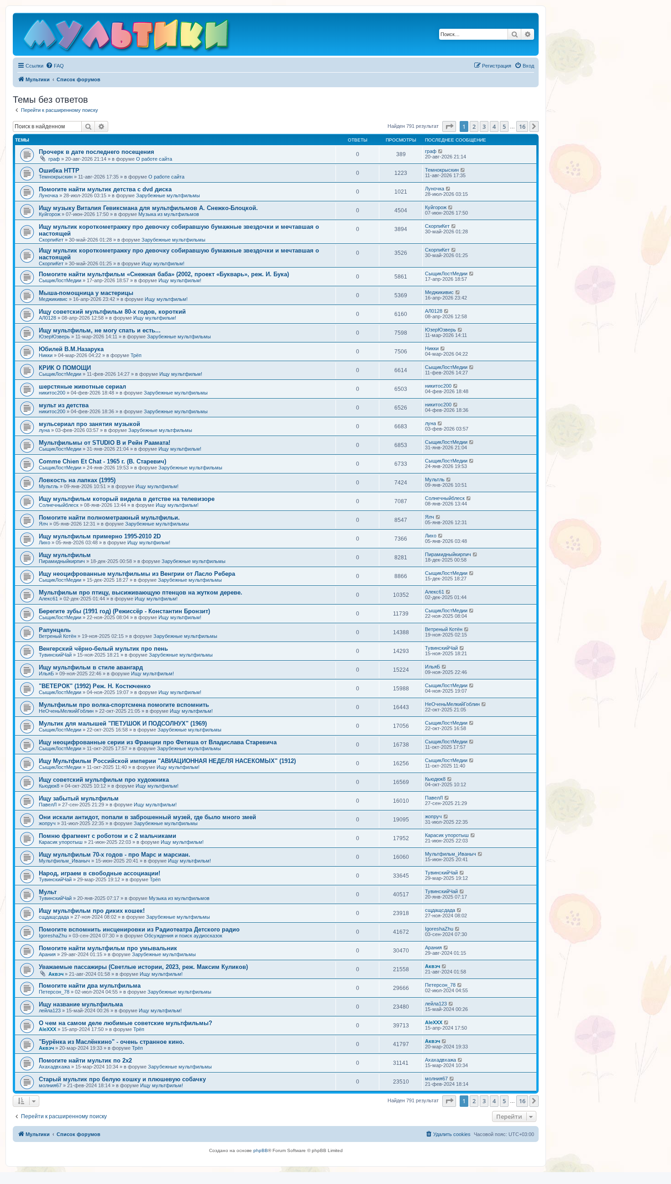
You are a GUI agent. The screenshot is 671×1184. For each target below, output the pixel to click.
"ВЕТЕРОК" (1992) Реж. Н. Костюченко (95, 686)
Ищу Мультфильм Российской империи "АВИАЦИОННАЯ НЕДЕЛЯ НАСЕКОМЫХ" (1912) (167, 761)
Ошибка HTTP (59, 170)
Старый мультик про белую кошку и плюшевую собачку (122, 1079)
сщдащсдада (54, 917)
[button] (449, 126)
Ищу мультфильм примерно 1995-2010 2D (100, 536)
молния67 (50, 1085)
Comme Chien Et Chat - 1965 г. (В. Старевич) (102, 461)
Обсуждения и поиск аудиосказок (183, 935)
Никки (45, 355)
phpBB (260, 1150)
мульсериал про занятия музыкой (89, 424)
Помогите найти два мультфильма (90, 985)
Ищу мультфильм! (163, 263)
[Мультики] (127, 36)
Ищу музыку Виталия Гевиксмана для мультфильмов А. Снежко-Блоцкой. (148, 208)
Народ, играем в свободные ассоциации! (99, 873)
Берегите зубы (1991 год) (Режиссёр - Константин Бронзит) (124, 611)
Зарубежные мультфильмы (168, 195)
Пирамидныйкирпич (62, 561)
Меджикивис (53, 299)
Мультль (48, 486)
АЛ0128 (47, 318)
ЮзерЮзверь (54, 336)
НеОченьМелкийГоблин (66, 711)
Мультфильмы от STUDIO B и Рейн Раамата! (104, 442)
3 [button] (484, 126)
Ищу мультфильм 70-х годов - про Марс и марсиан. (114, 854)
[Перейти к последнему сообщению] (441, 151)
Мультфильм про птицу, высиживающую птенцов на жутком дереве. (140, 592)
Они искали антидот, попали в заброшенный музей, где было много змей (147, 817)
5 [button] (504, 126)
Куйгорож (49, 214)
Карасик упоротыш (61, 842)
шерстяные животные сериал (82, 386)
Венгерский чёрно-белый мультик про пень (103, 648)
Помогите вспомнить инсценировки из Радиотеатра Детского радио (139, 929)
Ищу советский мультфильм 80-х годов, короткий (112, 311)
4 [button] (494, 126)
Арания (47, 954)
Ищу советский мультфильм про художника (104, 779)
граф (54, 159)
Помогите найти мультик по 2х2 (85, 1060)
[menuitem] (55, 65)
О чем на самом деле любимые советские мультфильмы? (125, 1023)
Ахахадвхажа (54, 1066)
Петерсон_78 (54, 992)
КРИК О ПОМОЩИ (65, 367)
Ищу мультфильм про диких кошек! (92, 910)
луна (44, 430)
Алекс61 (48, 598)
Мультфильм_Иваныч (64, 860)
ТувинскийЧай (55, 655)
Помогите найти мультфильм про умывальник (108, 948)
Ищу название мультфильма (81, 1004)
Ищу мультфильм (65, 555)
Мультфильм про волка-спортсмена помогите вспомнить (124, 704)
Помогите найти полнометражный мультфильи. (109, 517)
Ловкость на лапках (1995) (77, 480)
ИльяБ (46, 673)
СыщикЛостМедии (60, 280)
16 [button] (522, 126)
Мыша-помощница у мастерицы (86, 292)
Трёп (136, 355)
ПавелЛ (48, 804)
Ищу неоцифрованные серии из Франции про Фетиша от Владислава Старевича (158, 742)
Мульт (48, 892)
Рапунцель (55, 629)
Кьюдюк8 (49, 786)
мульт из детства (64, 405)
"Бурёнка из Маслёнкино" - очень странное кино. (111, 1041)
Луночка (48, 195)
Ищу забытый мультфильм (79, 798)
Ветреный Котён (57, 636)
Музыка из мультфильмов (168, 214)
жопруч (47, 823)
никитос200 (52, 392)
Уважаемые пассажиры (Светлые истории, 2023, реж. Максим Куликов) (143, 966)
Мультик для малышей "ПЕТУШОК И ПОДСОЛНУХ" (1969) (123, 723)
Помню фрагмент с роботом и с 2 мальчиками (107, 835)
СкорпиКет (51, 239)
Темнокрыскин (56, 176)
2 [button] (474, 126)
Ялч (43, 523)
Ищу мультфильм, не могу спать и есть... (100, 330)
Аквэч (55, 974)
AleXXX (47, 1029)
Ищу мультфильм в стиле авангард (91, 667)
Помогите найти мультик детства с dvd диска (105, 189)
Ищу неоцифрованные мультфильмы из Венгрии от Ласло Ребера (137, 573)
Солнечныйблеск (59, 505)
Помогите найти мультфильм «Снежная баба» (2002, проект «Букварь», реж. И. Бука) (164, 274)
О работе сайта (154, 159)
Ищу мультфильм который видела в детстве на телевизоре (127, 498)
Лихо (44, 542)
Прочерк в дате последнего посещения (96, 151)
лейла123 (50, 1010)
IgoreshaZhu (53, 935)
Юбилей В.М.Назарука (71, 349)
